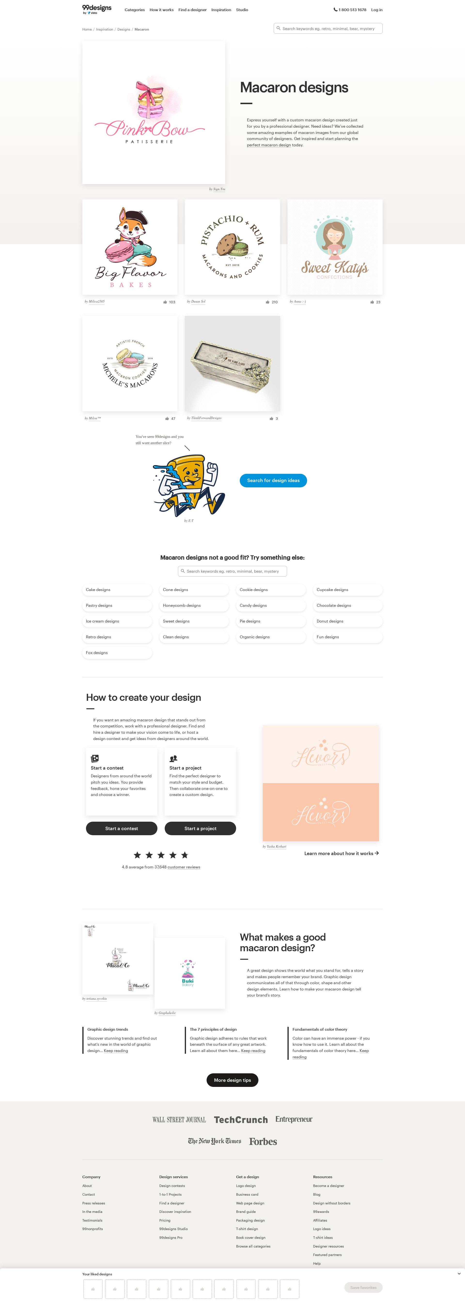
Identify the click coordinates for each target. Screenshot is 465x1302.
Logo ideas (322, 1229)
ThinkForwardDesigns (206, 417)
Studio (242, 9)
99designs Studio (173, 1229)
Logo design (246, 1186)
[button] (459, 1274)
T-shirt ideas (323, 1237)
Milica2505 (97, 301)
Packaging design (250, 1220)
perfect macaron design (269, 144)
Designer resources (328, 1246)
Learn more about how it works (338, 853)
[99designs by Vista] (96, 10)
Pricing (164, 1220)
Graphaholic (167, 1012)
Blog (316, 1194)
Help (317, 1263)
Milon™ (95, 418)
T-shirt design (247, 1229)
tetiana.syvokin (96, 998)
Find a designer (192, 9)
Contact (88, 1194)
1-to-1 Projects (170, 1194)
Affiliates (320, 1220)
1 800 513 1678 (352, 9)
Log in (377, 9)
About (87, 1186)
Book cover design (250, 1237)
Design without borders (331, 1203)
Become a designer (328, 1186)
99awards (321, 1211)
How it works (162, 9)
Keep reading (116, 1050)
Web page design (250, 1203)
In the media (92, 1211)
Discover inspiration (175, 1211)
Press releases (93, 1203)
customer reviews (184, 867)
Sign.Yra (219, 189)
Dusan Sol (198, 301)
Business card (247, 1194)
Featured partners (327, 1255)
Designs (124, 29)
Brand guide (246, 1211)
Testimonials (92, 1220)
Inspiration (221, 9)
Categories (135, 9)
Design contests (172, 1186)
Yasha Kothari (276, 846)
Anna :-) (300, 301)
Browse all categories (253, 1246)
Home (87, 29)
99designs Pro (170, 1237)
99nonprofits (92, 1229)
